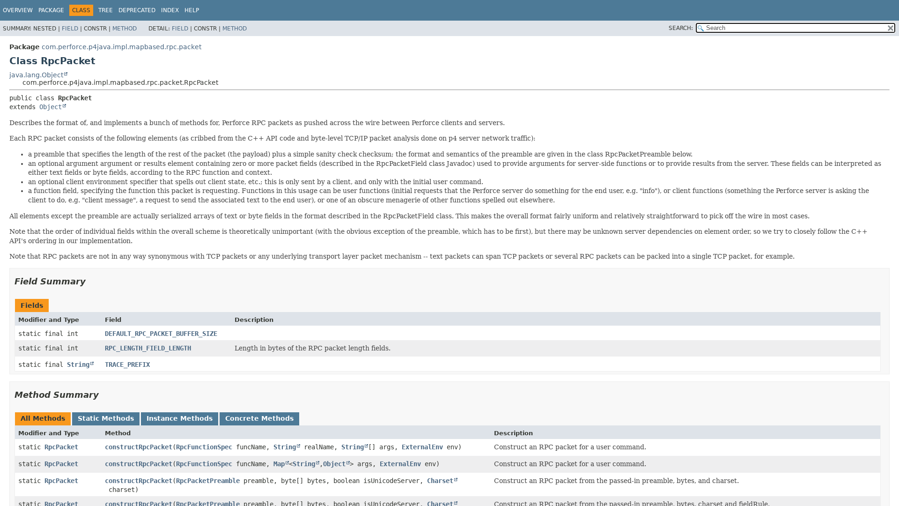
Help (191, 10)
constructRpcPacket (138, 447)
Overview (18, 10)
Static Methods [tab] (106, 418)
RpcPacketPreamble (208, 480)
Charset (440, 480)
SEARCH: (681, 28)
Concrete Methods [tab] (259, 418)
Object (50, 107)
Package (51, 10)
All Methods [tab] (43, 418)
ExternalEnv (422, 447)
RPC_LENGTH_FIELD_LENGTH (148, 348)
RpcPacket (61, 447)
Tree (105, 10)
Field (70, 28)
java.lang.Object (36, 75)
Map (279, 464)
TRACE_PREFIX (127, 364)
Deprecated (136, 10)
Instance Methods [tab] (180, 418)
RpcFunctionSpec (204, 447)
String (78, 364)
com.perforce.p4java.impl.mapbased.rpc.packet (121, 47)
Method (124, 28)
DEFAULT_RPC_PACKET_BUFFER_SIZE (161, 333)
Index (170, 10)
